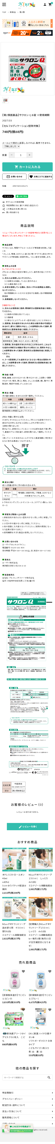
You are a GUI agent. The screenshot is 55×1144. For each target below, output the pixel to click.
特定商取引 (8, 1092)
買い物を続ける (10, 212)
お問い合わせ (14, 176)
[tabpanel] (27, 68)
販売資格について (11, 1117)
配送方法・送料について (13, 1105)
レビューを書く (27, 827)
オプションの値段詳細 (13, 202)
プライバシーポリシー (12, 1099)
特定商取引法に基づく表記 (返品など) (20, 205)
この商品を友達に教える (14, 209)
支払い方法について (12, 1111)
